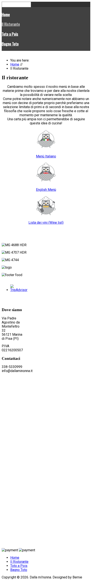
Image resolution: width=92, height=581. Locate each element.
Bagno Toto (10, 44)
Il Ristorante (11, 24)
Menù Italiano (46, 156)
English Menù (46, 190)
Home (6, 14)
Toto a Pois (10, 34)
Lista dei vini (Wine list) (46, 223)
